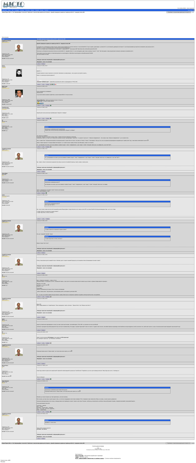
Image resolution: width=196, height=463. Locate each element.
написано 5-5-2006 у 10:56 (42, 107)
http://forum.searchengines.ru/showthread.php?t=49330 (81, 53)
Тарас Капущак (5, 381)
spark (3, 319)
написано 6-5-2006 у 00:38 (42, 275)
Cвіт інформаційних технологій (19, 12)
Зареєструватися (190, 8)
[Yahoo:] (55, 84)
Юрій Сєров (4, 86)
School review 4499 (5, 460)
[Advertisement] (46, 24)
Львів (77, 457)
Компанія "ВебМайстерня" (43, 81)
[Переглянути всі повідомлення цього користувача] (43, 64)
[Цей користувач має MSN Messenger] (54, 84)
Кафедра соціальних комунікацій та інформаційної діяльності (51, 59)
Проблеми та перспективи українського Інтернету (39, 12)
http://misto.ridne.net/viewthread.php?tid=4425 (87, 48)
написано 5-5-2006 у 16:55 (42, 220)
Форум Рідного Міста (6, 12)
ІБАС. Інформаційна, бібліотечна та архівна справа (89, 458)
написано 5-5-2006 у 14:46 (42, 173)
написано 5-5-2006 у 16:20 (42, 194)
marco (3, 65)
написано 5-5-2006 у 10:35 (42, 86)
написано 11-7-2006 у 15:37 (42, 365)
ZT (2, 120)
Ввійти (185, 8)
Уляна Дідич (5, 173)
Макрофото (39, 61)
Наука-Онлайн (79, 455)
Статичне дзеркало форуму (98, 446)
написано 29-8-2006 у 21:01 (42, 413)
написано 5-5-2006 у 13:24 (42, 120)
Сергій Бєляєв (5, 107)
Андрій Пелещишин (6, 40)
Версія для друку (5, 37)
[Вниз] (192, 12)
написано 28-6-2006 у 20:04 (42, 344)
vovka (3, 195)
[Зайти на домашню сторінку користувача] (43, 84)
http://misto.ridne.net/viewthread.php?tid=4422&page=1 (58, 47)
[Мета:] (50, 84)
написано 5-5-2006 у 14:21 (42, 148)
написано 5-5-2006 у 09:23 (42, 65)
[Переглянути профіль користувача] (39, 64)
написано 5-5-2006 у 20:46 (42, 254)
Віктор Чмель (5, 365)
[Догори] (193, 443)
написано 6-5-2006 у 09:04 (42, 298)
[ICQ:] (52, 84)
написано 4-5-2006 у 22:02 (42, 40)
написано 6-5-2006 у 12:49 (42, 319)
